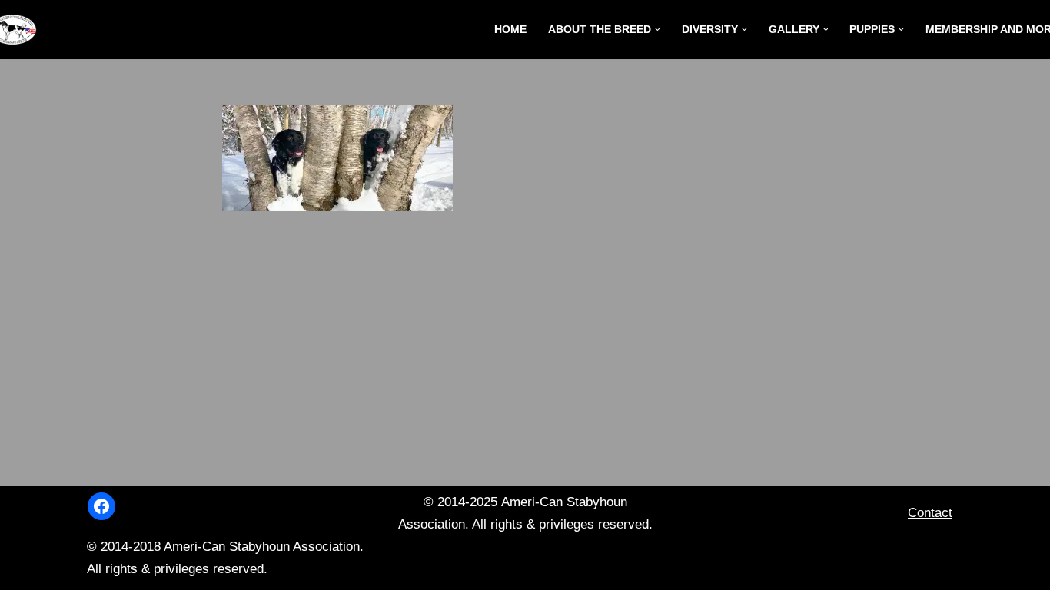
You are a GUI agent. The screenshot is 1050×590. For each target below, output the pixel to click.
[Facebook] (101, 506)
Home (510, 29)
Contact (930, 512)
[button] (657, 29)
